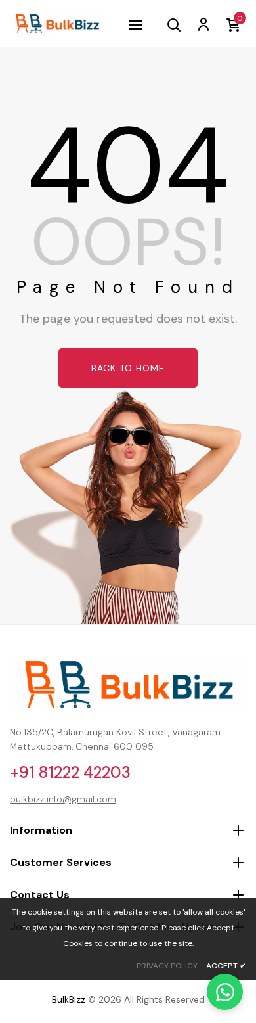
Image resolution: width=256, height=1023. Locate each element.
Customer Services (61, 862)
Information (41, 830)
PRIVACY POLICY (167, 966)
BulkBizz (68, 999)
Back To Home (128, 368)
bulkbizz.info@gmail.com (63, 799)
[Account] (203, 23)
